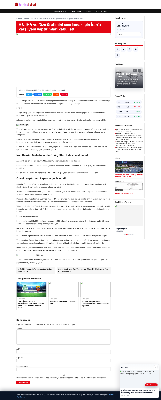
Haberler (19, 19)
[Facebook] (117, 49)
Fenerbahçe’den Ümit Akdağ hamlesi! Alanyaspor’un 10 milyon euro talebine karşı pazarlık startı (129, 137)
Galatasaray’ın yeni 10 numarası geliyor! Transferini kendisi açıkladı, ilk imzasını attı (129, 149)
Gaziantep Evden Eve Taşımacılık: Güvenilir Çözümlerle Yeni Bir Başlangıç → (83, 270)
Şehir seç (121, 30)
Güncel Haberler (60, 11)
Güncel (26, 19)
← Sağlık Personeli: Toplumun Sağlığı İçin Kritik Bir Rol (35, 270)
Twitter (29, 94)
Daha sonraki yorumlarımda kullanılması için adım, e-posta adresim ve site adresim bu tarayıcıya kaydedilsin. (61, 378)
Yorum (19, 328)
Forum (88, 11)
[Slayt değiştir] (125, 234)
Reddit (56, 94)
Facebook (38, 94)
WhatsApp (47, 94)
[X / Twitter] (123, 49)
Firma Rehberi (76, 11)
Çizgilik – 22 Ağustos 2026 (125, 133)
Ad (18, 349)
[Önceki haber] (135, 70)
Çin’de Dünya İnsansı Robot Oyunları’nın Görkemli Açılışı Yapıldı (129, 130)
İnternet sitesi (22, 366)
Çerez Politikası (101, 11)
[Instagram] (129, 49)
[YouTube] (135, 49)
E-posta (20, 358)
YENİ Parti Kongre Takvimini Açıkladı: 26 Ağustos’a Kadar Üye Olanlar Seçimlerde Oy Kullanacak (129, 143)
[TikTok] (117, 55)
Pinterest (64, 94)
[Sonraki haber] (139, 70)
